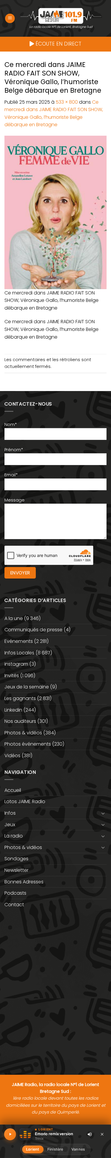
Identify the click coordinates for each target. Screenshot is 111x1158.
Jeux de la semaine (26, 686)
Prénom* (13, 450)
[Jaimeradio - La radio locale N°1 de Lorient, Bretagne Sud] (61, 15)
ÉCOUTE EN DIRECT (57, 43)
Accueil (12, 790)
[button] (10, 18)
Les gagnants (20, 698)
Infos (10, 813)
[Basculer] (103, 813)
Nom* (10, 424)
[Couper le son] (89, 1134)
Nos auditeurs (20, 721)
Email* (11, 475)
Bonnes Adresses (24, 881)
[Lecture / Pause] (10, 1134)
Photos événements (27, 744)
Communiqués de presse (33, 629)
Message (14, 500)
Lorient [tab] (32, 1149)
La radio (13, 835)
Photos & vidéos (23, 732)
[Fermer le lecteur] (102, 1134)
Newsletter (16, 870)
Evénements (18, 641)
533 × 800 (67, 102)
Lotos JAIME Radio (24, 801)
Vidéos (12, 755)
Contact (14, 904)
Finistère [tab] (55, 1149)
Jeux (9, 824)
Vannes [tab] (78, 1149)
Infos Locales (19, 652)
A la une (13, 618)
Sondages (16, 858)
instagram (16, 664)
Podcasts (15, 893)
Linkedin (13, 710)
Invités (11, 675)
